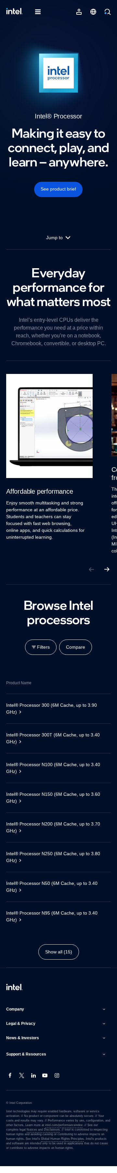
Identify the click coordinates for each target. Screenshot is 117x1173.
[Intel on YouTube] (45, 1083)
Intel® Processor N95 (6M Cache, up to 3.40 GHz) (54, 923)
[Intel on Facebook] (10, 1083)
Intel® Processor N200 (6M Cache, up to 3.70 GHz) (56, 834)
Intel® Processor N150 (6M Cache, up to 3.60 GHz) (55, 804)
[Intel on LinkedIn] (33, 1083)
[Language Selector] (93, 12)
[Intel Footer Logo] (14, 994)
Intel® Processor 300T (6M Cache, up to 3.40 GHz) (56, 745)
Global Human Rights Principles (51, 1146)
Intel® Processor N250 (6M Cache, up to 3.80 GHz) (56, 863)
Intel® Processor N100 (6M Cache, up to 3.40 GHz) (55, 774)
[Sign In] (79, 12)
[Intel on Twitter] (22, 1083)
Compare (76, 654)
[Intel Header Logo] (14, 12)
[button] (56, 1016)
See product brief (58, 189)
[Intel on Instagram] (57, 1083)
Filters (42, 654)
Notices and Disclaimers (29, 1136)
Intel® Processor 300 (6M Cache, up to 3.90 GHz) (54, 715)
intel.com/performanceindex (63, 1132)
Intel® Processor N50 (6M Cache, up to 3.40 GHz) (54, 893)
